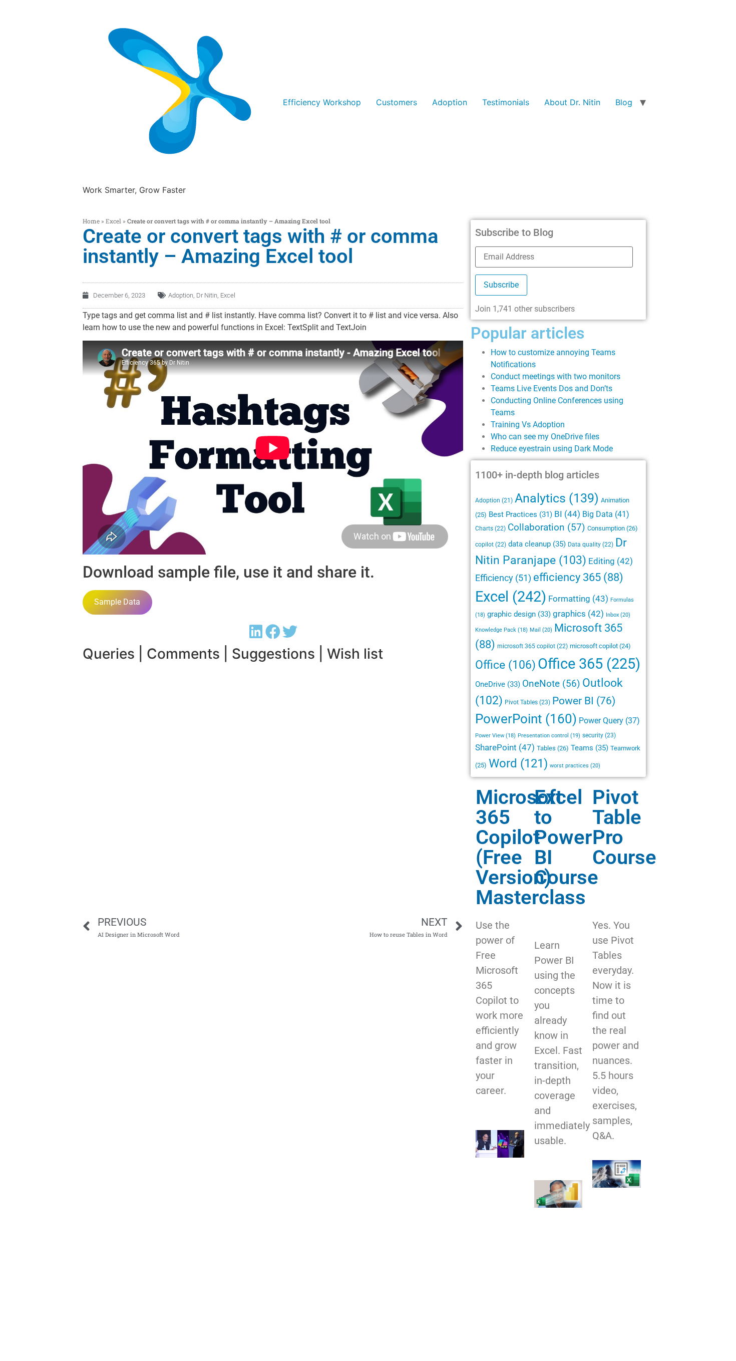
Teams (589, 747)
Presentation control (549, 735)
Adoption (449, 102)
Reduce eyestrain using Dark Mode (552, 448)
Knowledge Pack (501, 630)
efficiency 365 (578, 577)
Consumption (612, 528)
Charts (490, 528)
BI (567, 514)
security (599, 735)
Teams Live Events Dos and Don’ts (551, 388)
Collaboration (546, 527)
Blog (623, 102)
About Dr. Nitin (572, 102)
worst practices (575, 765)
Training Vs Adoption (528, 424)
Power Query (609, 720)
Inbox (618, 614)
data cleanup (537, 544)
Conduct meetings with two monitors (555, 376)
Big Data (605, 514)
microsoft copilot (600, 646)
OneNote (551, 683)
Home (91, 221)
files (592, 436)
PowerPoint (526, 718)
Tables (553, 748)
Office (505, 665)
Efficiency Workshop (322, 102)
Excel (113, 221)
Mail (541, 629)
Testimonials (505, 102)
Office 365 (589, 663)
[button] (255, 632)
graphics (578, 614)
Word (518, 763)
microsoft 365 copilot (532, 646)
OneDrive (497, 684)
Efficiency (503, 578)
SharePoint (505, 747)
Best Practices (520, 514)
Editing (610, 561)
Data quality (590, 544)
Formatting (578, 599)
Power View (495, 735)
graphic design (519, 614)
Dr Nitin (206, 295)
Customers (396, 102)
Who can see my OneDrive (537, 436)
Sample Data (117, 602)
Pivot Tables (527, 702)
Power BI (583, 701)
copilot (490, 544)
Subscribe (501, 285)
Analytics (557, 498)
